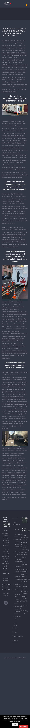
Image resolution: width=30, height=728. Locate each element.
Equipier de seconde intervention (16, 597)
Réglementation (15, 636)
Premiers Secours (16, 618)
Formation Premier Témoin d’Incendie (16, 543)
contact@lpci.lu (7, 589)
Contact (15, 640)
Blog (15, 632)
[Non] (28, 721)
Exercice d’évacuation (16, 578)
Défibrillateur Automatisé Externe (16, 609)
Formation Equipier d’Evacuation (16, 569)
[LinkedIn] (6, 603)
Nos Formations (15, 523)
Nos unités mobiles (15, 625)
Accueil (15, 518)
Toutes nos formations (16, 532)
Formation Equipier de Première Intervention (16, 556)
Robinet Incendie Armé (16, 586)
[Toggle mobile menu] (27, 5)
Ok (15, 724)
